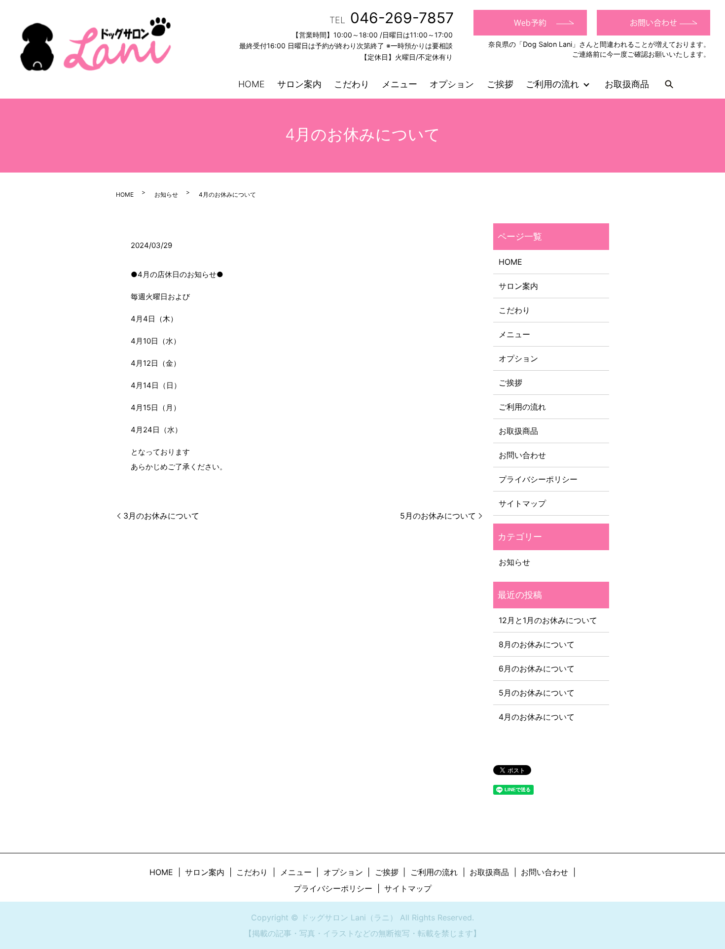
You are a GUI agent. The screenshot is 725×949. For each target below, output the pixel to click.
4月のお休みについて (537, 717)
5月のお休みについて (438, 516)
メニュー (399, 84)
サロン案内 (299, 84)
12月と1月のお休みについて (548, 620)
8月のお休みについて (537, 644)
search (668, 83)
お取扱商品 (627, 84)
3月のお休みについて (161, 516)
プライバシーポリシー (538, 479)
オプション (452, 84)
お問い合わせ (522, 455)
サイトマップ (522, 503)
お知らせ (166, 194)
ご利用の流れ (552, 84)
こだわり (351, 84)
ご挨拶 (500, 84)
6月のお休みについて (537, 668)
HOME (251, 84)
